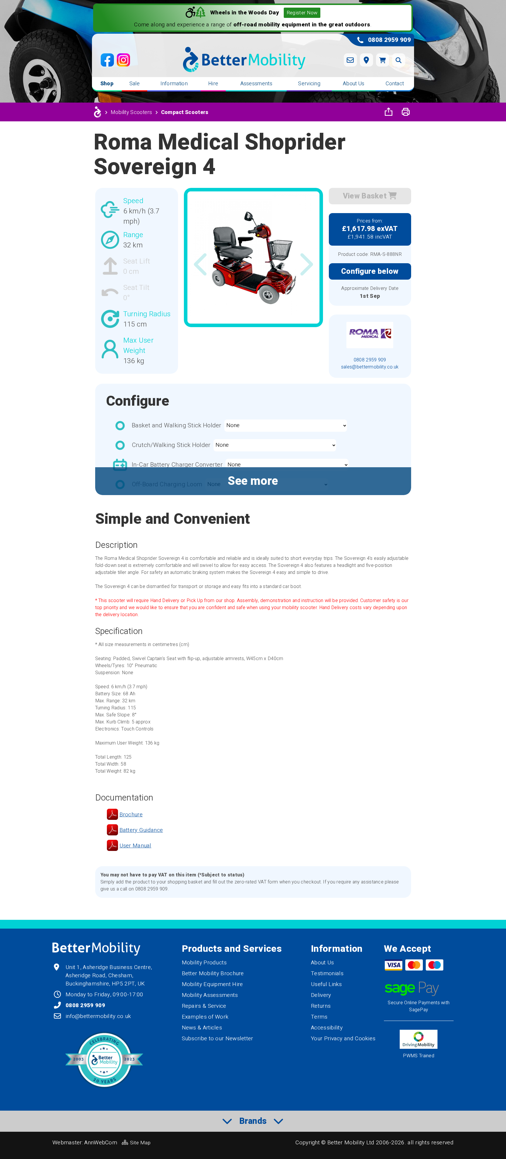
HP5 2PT (123, 984)
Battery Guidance (141, 830)
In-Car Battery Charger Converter (177, 464)
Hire (213, 84)
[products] (97, 112)
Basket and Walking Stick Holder (176, 425)
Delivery (321, 995)
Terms (319, 1017)
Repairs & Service (204, 1006)
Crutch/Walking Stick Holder (171, 445)
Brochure (131, 814)
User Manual (135, 846)
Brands (253, 1121)
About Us (353, 84)
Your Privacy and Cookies (343, 1038)
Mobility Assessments (210, 995)
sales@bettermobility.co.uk (370, 367)
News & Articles (202, 1028)
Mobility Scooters (131, 112)
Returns (321, 1006)
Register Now (302, 12)
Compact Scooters (184, 112)
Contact (395, 84)
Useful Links (326, 984)
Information (174, 84)
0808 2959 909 (370, 359)
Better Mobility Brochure (213, 973)
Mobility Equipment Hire (212, 984)
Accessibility (327, 1028)
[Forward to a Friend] (389, 112)
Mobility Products (204, 963)
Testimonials (327, 973)
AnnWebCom (100, 1142)
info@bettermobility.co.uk (98, 1016)
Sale (134, 84)
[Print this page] (406, 112)
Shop (106, 84)
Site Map (140, 1142)
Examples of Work (205, 1017)
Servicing (309, 84)
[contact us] (350, 60)
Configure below (370, 271)
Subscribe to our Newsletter (217, 1038)
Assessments (256, 84)
